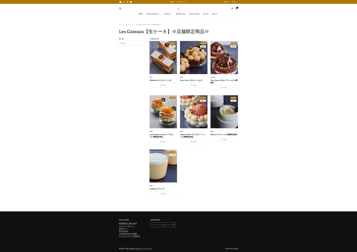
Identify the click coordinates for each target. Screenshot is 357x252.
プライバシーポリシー (126, 226)
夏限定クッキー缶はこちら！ (178, 2)
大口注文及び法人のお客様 (128, 234)
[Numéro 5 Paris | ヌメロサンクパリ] (178, 8)
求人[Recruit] (123, 231)
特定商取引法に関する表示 (128, 223)
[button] (120, 8)
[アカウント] (232, 8)
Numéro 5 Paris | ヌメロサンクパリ (140, 248)
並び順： (122, 39)
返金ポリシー (123, 228)
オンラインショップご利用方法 (129, 236)
